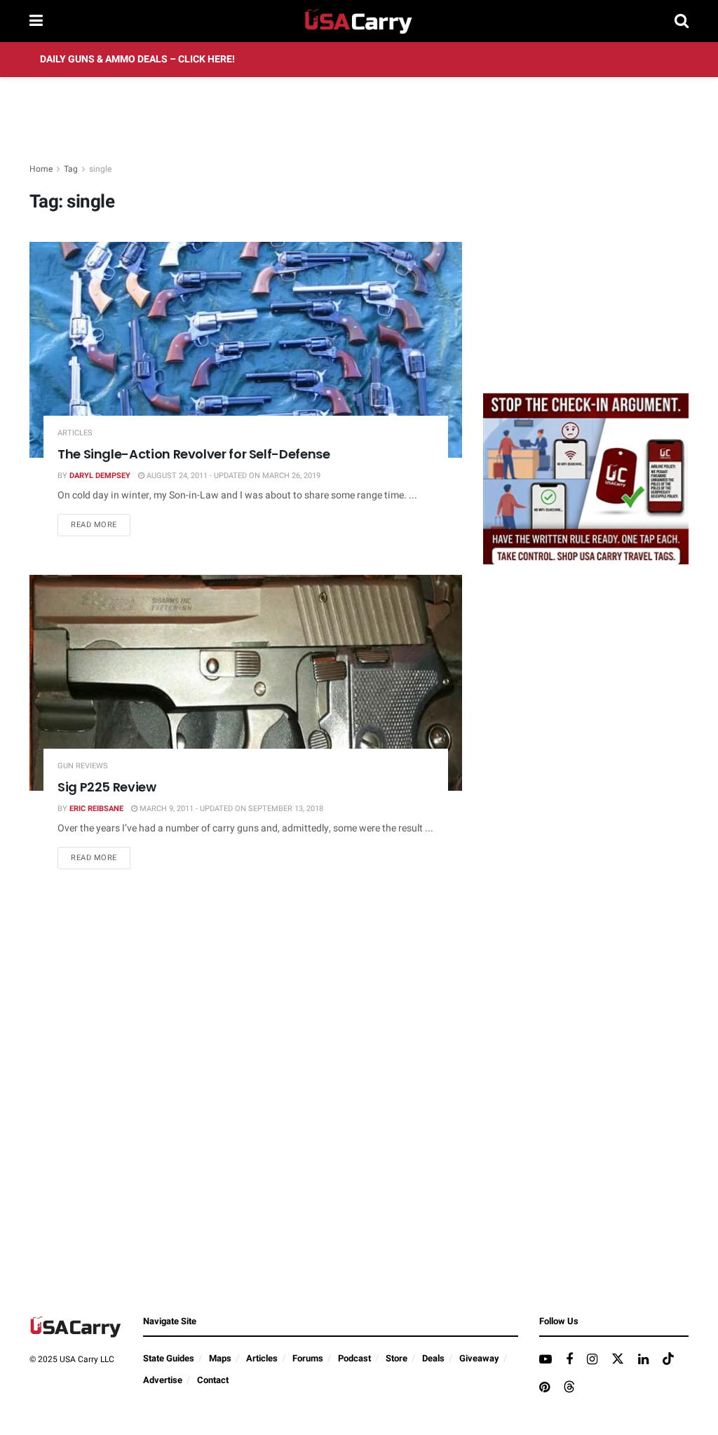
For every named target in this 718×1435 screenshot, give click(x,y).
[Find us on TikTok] (668, 1359)
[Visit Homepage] (358, 21)
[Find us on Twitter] (617, 1359)
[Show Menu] (36, 21)
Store (396, 1358)
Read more (100, 524)
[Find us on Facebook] (569, 1360)
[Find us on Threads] (569, 1387)
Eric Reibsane (96, 809)
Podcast (354, 1358)
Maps (220, 1358)
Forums (307, 1358)
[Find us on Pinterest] (544, 1388)
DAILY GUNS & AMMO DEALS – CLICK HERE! (137, 59)
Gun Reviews (82, 766)
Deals (433, 1358)
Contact (213, 1380)
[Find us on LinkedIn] (643, 1360)
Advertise (162, 1380)
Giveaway (479, 1358)
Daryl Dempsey (99, 476)
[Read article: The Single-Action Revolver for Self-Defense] (245, 350)
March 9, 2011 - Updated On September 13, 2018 (230, 809)
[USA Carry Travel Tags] (586, 478)
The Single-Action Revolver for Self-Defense (193, 454)
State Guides (168, 1358)
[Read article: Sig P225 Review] (245, 683)
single (100, 169)
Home (41, 169)
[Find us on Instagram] (592, 1360)
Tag (71, 169)
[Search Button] (682, 21)
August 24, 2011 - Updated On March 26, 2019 (232, 476)
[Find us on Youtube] (545, 1360)
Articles (75, 433)
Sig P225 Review (106, 787)
